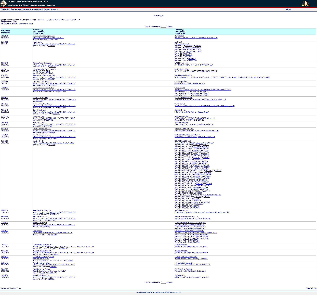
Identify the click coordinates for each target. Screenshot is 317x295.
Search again (311, 288)
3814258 (206, 158)
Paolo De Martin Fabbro (41, 263)
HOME (139, 292)
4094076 (204, 180)
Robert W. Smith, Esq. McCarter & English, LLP (192, 277)
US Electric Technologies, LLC (44, 36)
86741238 (188, 48)
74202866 (195, 238)
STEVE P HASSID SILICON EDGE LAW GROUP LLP (194, 143)
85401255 (197, 200)
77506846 (195, 93)
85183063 (198, 173)
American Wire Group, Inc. (42, 210)
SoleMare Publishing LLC (42, 82)
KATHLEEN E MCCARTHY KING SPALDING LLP (193, 265)
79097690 (195, 240)
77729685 (194, 180)
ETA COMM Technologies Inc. (43, 257)
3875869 (198, 46)
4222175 (207, 191)
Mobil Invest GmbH (181, 69)
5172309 (198, 48)
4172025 (205, 187)
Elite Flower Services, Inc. (42, 251)
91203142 (4, 263)
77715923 (197, 191)
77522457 (196, 147)
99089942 (193, 61)
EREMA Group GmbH (40, 98)
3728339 (206, 154)
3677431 (206, 150)
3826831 (205, 93)
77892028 (4, 257)
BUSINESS (156, 292)
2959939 (205, 234)
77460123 (196, 150)
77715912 (195, 189)
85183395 (197, 178)
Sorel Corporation (181, 82)
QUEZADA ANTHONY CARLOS (44, 69)
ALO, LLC (178, 42)
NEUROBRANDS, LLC (183, 141)
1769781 (205, 238)
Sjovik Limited (180, 88)
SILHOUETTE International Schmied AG (189, 231)
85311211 (199, 184)
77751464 (196, 156)
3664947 (206, 148)
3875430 (201, 160)
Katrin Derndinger (39, 110)
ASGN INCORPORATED (183, 98)
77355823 (196, 145)
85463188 (4, 244)
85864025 (4, 129)
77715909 (195, 169)
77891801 (188, 46)
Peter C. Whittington (40, 223)
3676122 (201, 120)
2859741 (205, 91)
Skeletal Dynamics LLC (41, 275)
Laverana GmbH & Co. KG (184, 129)
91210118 (4, 141)
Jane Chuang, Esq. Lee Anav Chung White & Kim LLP (194, 124)
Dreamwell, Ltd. (180, 110)
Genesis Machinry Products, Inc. (186, 217)
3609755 (206, 145)
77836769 (197, 182)
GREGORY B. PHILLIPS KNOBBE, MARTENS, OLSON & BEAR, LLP (200, 100)
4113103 (209, 184)
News (50, 5)
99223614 (4, 36)
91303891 (4, 42)
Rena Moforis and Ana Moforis (43, 88)
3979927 (206, 165)
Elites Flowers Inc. (181, 244)
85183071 (197, 176)
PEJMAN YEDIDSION (41, 259)
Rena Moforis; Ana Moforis (42, 104)
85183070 (198, 174)
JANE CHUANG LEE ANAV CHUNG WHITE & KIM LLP (195, 118)
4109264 (206, 182)
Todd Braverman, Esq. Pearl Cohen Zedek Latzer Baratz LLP (196, 130)
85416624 (199, 204)
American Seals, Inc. (40, 217)
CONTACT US (165, 292)
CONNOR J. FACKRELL (41, 71)
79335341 (4, 110)
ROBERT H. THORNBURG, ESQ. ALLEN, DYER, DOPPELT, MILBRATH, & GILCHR (63, 246)
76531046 (195, 91)
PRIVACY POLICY (175, 292)
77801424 (195, 187)
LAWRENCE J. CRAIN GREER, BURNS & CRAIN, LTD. (195, 137)
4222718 (218, 195)
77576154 (196, 148)
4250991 (207, 197)
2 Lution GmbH (38, 141)
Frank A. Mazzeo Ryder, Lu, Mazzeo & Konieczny (193, 218)
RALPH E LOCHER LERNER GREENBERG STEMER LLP (54, 118)
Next (171, 26)
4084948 (208, 174)
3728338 (206, 152)
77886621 (194, 163)
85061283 (208, 171)
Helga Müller (179, 36)
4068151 (218, 171)
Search (21, 5)
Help (53, 5)
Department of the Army (183, 75)
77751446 (196, 154)
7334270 (198, 49)
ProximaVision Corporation (42, 63)
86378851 (49, 120)
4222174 (205, 189)
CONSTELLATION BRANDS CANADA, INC (190, 223)
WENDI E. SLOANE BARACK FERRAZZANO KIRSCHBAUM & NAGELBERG (203, 90)
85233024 (52, 145)
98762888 (4, 69)
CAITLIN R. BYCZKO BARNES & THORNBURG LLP (194, 65)
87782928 (188, 49)
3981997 (206, 167)
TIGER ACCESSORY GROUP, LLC (187, 135)
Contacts (31, 5)
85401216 (195, 199)
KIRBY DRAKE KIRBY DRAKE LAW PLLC (48, 38)
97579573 (4, 75)
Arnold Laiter (37, 42)
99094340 (4, 63)
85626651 (4, 217)
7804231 (198, 51)
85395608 (197, 197)
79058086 (195, 236)
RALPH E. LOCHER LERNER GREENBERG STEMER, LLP (54, 100)
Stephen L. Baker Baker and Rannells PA (189, 225)
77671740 (191, 120)
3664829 (206, 147)
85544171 (4, 210)
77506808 (195, 95)
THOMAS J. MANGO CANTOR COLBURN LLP (192, 112)
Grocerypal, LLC (38, 116)
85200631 (4, 275)
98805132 (188, 55)
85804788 (196, 206)
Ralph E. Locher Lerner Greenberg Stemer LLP (191, 246)
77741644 (191, 160)
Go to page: (156, 26)
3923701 (205, 161)
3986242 (205, 169)
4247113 (207, 202)
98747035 (191, 59)
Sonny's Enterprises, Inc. (42, 129)
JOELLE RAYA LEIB (182, 44)
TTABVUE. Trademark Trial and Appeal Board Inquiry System (29, 9)
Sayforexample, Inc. (182, 116)
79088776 (53, 267)
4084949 (207, 176)
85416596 (197, 202)
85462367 (4, 251)
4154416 (206, 186)
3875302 (205, 95)
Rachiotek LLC (180, 275)
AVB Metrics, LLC (181, 63)
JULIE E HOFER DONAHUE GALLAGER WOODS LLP (52, 233)
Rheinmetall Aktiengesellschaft (44, 75)
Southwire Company (182, 210)
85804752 (196, 208)
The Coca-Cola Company (184, 263)
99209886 (51, 46)
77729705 (197, 167)
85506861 (54, 234)
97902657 (188, 51)
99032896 (188, 57)
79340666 (4, 98)
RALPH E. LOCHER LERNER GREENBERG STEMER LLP (196, 38)
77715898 (196, 186)
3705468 (205, 236)
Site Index (15, 5)
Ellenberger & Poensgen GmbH (186, 257)
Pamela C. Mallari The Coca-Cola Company (190, 271)
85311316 (208, 195)
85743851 (4, 135)
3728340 (206, 156)
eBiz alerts (44, 5)
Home (10, 5)
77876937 (196, 158)
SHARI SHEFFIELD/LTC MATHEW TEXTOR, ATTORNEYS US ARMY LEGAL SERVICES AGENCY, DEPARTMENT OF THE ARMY (222, 77)
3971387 (204, 163)
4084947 (208, 173)
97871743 (4, 82)
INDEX (144, 292)
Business (37, 5)
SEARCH (149, 292)
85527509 (4, 223)
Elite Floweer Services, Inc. (43, 244)
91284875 (4, 88)
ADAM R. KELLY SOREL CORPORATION (190, 83)
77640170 (196, 165)
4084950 (206, 178)
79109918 (195, 242)
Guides (26, 5)
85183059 (198, 193)
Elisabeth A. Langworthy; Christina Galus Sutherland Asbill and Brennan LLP (202, 212)
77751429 (196, 152)
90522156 (62, 91)
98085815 (188, 53)
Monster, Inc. (37, 231)
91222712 (4, 116)
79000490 (195, 234)
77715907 (195, 161)
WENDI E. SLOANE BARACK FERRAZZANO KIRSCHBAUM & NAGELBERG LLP (204, 106)
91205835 (4, 231)
